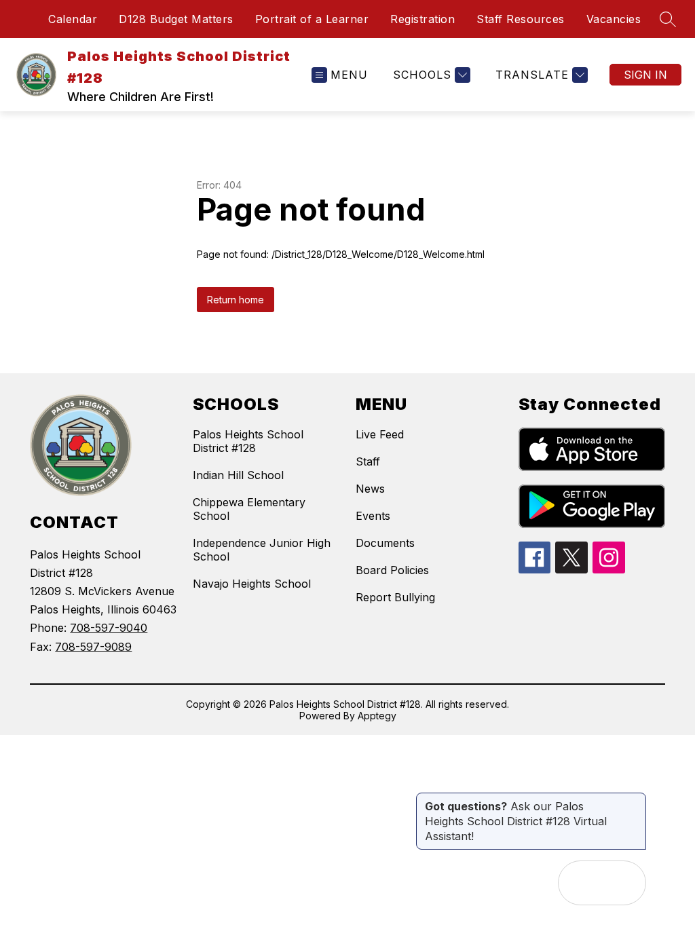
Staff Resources (520, 19)
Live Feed (380, 434)
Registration (422, 19)
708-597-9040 (108, 628)
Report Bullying (395, 597)
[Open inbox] (580, 883)
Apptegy (377, 715)
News (370, 488)
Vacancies (613, 19)
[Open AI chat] (624, 883)
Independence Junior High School (262, 549)
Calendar (72, 19)
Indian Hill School (238, 475)
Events (373, 516)
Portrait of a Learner (312, 19)
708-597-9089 (93, 647)
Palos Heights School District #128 (248, 441)
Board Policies (392, 570)
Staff (368, 461)
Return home (235, 299)
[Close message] (635, 799)
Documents (385, 543)
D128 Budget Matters (176, 19)
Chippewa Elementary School (249, 509)
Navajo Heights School (252, 583)
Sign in (645, 74)
